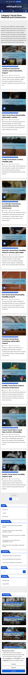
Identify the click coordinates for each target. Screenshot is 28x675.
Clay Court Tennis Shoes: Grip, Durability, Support (12, 605)
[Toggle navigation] (13, 11)
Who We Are (5, 516)
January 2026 (5, 583)
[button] (23, 11)
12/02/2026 (5, 164)
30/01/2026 (5, 434)
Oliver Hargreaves (15, 75)
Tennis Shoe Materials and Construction (10, 66)
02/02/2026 (5, 390)
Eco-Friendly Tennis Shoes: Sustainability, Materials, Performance (11, 206)
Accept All (13, 670)
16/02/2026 (5, 75)
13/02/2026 (5, 119)
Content (4, 513)
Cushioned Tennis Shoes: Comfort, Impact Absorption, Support (12, 71)
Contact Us (5, 509)
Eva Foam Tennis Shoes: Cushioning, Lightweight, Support (11, 341)
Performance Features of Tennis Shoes (11, 555)
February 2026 (5, 580)
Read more (14, 495)
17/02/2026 (6, 608)
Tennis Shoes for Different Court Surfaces (12, 562)
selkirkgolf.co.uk (14, 6)
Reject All (14, 667)
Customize (13, 664)
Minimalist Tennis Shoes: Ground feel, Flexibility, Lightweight (12, 635)
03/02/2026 (5, 299)
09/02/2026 (5, 210)
